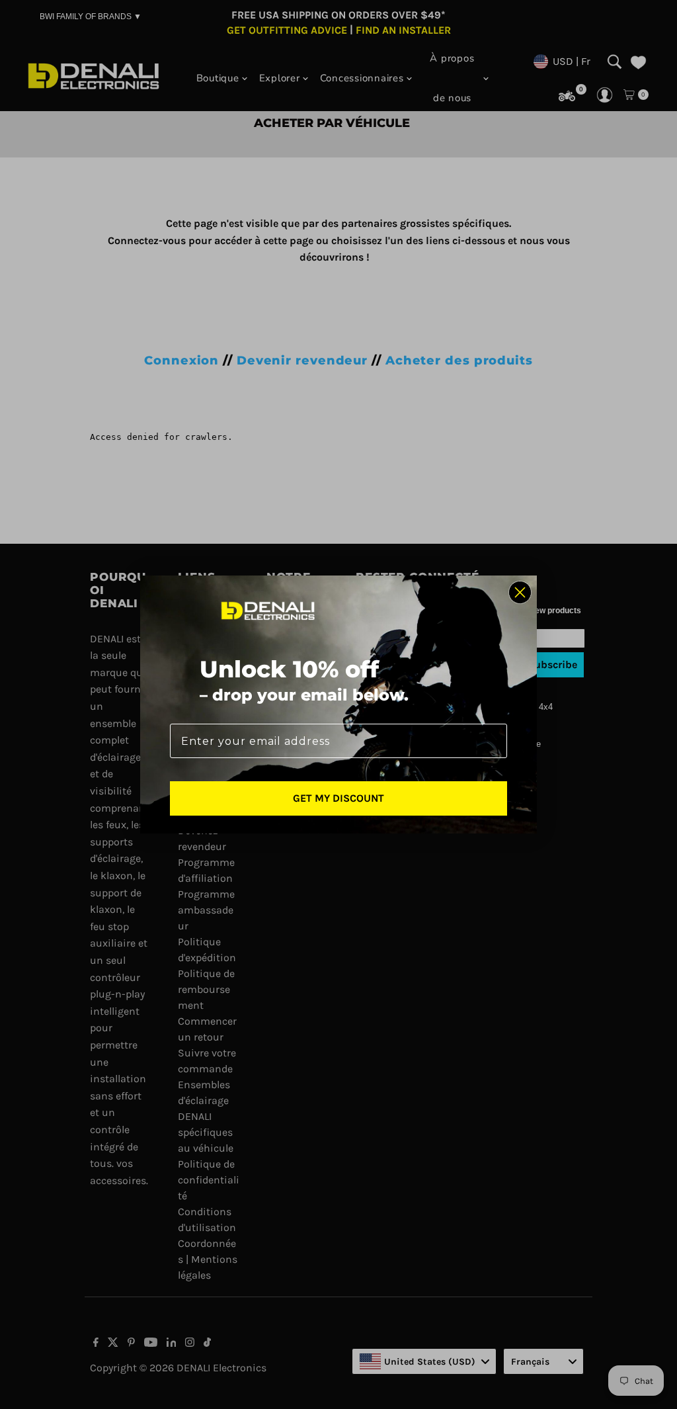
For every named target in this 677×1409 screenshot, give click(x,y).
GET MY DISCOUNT (338, 798)
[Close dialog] (520, 592)
